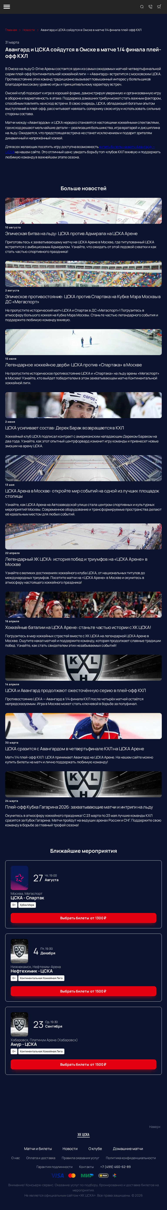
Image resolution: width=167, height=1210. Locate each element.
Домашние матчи (128, 1148)
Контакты (86, 1167)
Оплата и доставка (40, 1158)
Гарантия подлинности (55, 1167)
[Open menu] (6, 7)
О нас (15, 1158)
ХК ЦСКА (83, 1134)
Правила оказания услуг (80, 1158)
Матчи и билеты (38, 1148)
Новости (70, 1148)
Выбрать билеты (83, 918)
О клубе (95, 1148)
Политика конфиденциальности (131, 1158)
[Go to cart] (159, 7)
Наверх (154, 1126)
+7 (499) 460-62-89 (115, 1167)
